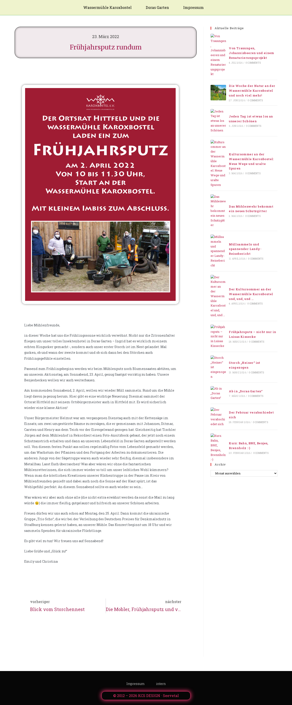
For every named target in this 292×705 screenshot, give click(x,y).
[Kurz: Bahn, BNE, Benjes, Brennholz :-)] (218, 447)
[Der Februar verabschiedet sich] (218, 416)
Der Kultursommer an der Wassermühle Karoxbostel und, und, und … (251, 294)
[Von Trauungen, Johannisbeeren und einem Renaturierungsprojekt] (218, 55)
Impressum (193, 7)
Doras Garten (157, 7)
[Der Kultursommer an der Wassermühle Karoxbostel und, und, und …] (218, 296)
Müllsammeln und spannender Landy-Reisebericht (245, 249)
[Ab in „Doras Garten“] (218, 393)
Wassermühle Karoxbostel (107, 7)
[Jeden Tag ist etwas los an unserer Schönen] (218, 121)
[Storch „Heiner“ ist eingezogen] (218, 367)
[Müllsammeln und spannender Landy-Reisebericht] (218, 251)
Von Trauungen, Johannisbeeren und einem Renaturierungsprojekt (251, 53)
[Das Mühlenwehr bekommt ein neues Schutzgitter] (218, 211)
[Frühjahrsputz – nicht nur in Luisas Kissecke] (218, 336)
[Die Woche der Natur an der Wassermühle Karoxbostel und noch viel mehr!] (218, 92)
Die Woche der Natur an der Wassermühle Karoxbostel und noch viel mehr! (252, 90)
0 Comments (253, 62)
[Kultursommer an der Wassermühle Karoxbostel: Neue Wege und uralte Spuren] (218, 163)
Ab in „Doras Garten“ (245, 391)
